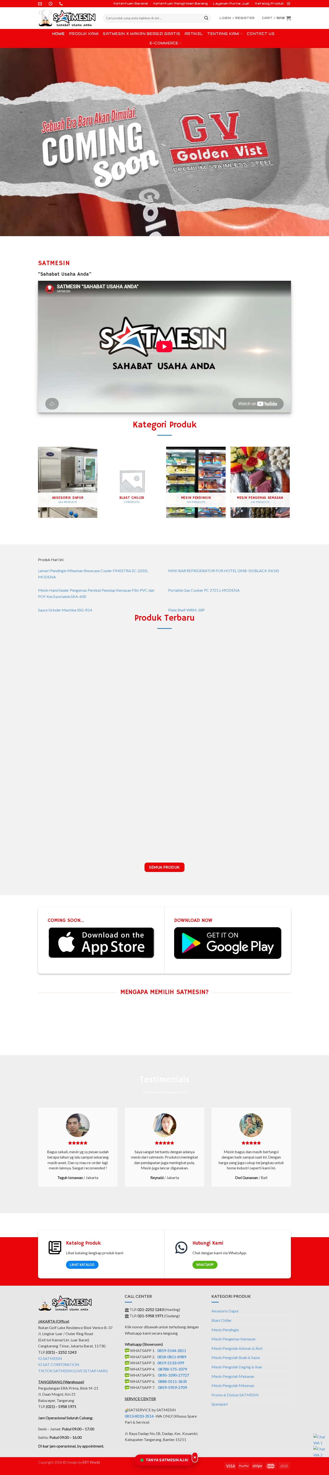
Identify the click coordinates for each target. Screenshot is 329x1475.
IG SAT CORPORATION (58, 1364)
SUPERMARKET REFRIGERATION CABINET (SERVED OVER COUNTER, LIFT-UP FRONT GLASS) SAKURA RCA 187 (260, 839)
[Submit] (206, 18)
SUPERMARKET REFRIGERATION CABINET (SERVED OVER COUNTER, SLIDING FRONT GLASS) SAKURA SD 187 (260, 731)
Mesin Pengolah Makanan (232, 1376)
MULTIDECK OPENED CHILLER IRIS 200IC (67, 727)
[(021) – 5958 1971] (61, 3)
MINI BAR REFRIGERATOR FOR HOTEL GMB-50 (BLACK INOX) (223, 570)
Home (58, 34)
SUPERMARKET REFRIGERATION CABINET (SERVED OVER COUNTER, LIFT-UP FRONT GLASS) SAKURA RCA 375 (131, 839)
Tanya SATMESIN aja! (167, 1460)
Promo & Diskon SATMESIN (235, 1395)
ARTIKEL (193, 34)
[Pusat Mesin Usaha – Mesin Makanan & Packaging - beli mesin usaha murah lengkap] (67, 18)
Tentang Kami (223, 34)
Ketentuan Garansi (130, 3)
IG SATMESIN (50, 1358)
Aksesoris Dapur (225, 1311)
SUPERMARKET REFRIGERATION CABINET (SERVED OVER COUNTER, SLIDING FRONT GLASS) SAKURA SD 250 (196, 731)
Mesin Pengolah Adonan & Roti (237, 1348)
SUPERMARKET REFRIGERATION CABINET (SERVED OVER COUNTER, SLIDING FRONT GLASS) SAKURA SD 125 (67, 839)
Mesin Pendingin (225, 1329)
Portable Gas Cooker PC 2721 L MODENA (204, 590)
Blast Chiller (221, 1320)
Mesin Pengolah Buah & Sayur (235, 1357)
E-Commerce (164, 43)
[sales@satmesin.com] (40, 3)
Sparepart (219, 1404)
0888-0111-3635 (172, 1381)
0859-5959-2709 (172, 1387)
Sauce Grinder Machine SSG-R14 (65, 610)
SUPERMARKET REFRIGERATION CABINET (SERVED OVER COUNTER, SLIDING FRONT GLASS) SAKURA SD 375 (131, 731)
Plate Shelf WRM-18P (186, 610)
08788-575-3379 (172, 1369)
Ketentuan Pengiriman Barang (180, 3)
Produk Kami (84, 34)
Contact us (261, 34)
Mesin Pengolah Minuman (232, 1385)
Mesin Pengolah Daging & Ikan (236, 1367)
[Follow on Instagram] (288, 4)
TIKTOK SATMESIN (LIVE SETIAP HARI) (73, 1370)
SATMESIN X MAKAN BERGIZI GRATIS (141, 34)
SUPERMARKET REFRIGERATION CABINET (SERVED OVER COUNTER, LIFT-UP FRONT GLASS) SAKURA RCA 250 (196, 839)
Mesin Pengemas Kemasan (233, 1339)
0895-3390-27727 (173, 1375)
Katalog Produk (269, 3)
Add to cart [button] (68, 742)
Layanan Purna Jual (231, 3)
